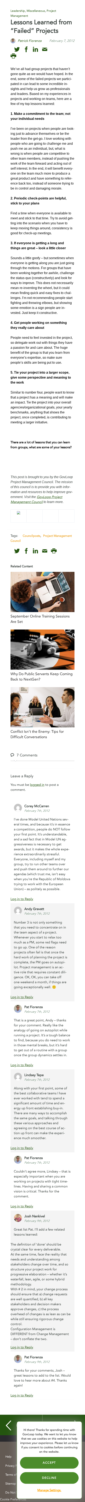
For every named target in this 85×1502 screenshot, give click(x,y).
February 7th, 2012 (37, 811)
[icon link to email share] (44, 49)
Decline (49, 1478)
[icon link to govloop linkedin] (35, 49)
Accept (49, 1463)
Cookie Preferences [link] (13, 1499)
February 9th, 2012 (37, 1221)
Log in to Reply (22, 899)
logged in (37, 785)
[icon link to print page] (13, 56)
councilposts (31, 536)
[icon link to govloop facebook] (26, 49)
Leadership (18, 11)
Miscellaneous (36, 11)
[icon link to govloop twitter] (17, 49)
